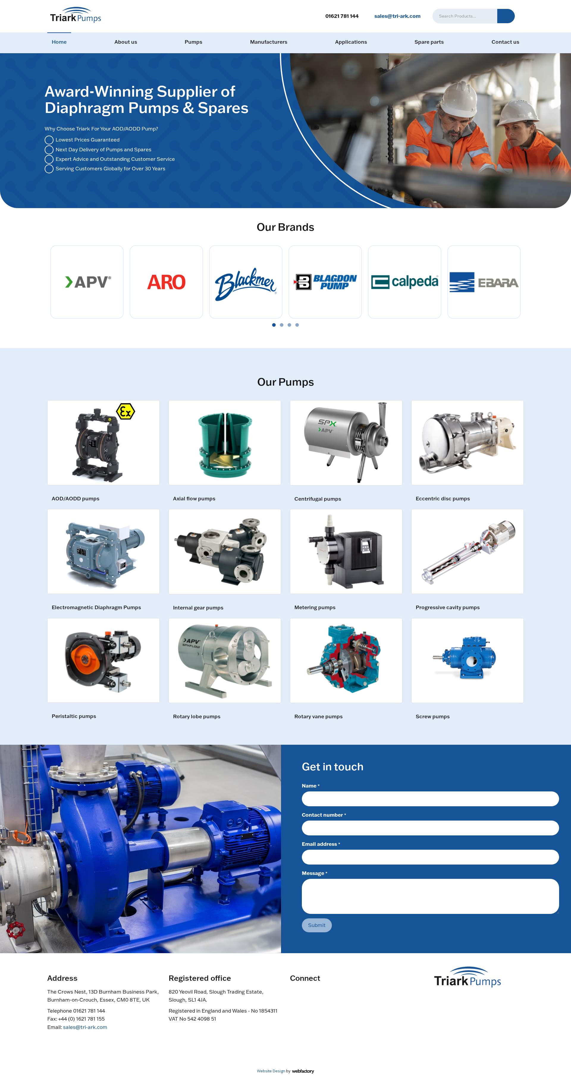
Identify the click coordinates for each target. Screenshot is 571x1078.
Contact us (505, 42)
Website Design (271, 1071)
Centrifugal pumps (317, 499)
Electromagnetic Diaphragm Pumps (96, 607)
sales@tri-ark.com (397, 15)
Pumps (193, 42)
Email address (321, 843)
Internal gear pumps (198, 608)
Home (59, 42)
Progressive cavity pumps (448, 607)
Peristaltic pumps (74, 716)
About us (125, 42)
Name (311, 785)
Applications (351, 42)
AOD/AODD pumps (75, 499)
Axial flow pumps (194, 499)
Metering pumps (314, 607)
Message (314, 873)
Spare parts (429, 42)
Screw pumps (433, 716)
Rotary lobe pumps (196, 716)
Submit (317, 925)
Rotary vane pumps (318, 716)
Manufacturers (268, 42)
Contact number (324, 814)
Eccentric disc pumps (443, 499)
